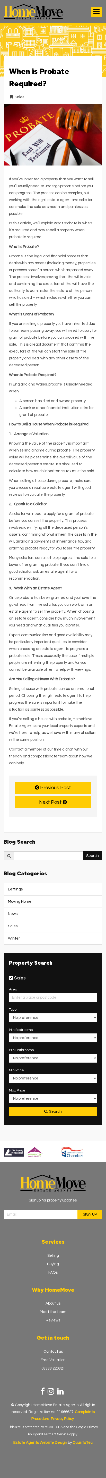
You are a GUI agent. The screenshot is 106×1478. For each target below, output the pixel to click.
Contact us (53, 1351)
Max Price (17, 1090)
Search (92, 856)
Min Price (16, 1070)
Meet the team (53, 1312)
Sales (19, 97)
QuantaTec (83, 1442)
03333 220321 (53, 1368)
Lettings (15, 889)
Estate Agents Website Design (40, 1442)
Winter (14, 938)
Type (13, 1009)
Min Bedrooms (21, 1030)
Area (13, 989)
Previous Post (55, 787)
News (12, 914)
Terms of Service (56, 1434)
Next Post (51, 802)
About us (53, 1303)
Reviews (53, 1320)
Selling (53, 1256)
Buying (53, 1264)
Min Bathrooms (21, 1050)
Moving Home (19, 901)
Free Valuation (53, 1360)
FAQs (53, 1272)
